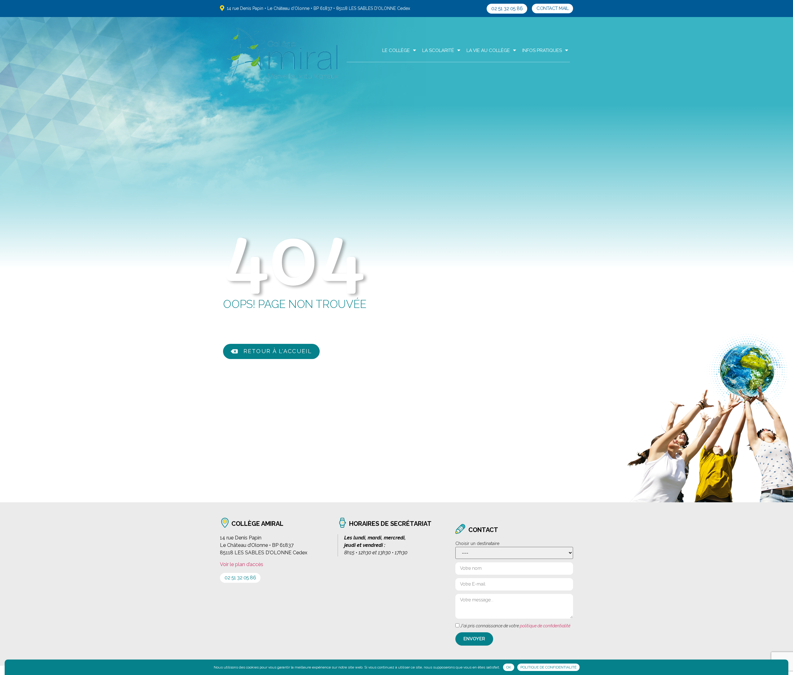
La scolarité (438, 50)
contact (483, 530)
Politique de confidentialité (548, 667)
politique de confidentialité (545, 625)
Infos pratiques (542, 50)
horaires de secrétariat (390, 523)
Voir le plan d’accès (241, 564)
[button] (507, 9)
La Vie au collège (488, 50)
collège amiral (257, 523)
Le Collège (396, 50)
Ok (508, 667)
